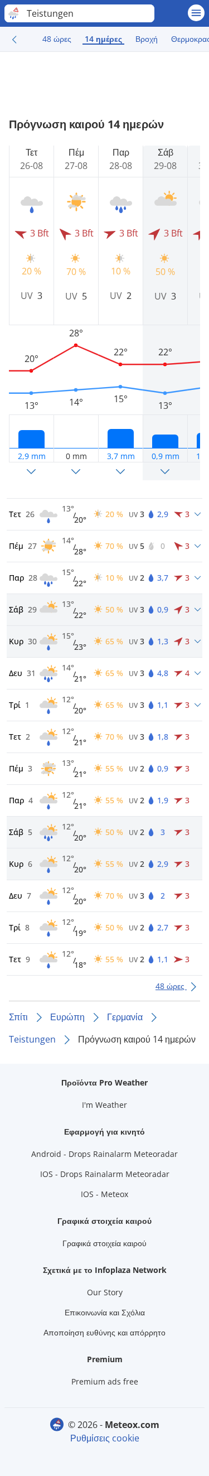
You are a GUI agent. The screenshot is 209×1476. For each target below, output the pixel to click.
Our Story (105, 1292)
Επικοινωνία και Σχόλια (105, 1312)
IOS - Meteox (104, 1194)
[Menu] (196, 12)
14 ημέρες (103, 38)
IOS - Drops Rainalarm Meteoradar (104, 1174)
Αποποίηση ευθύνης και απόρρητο (104, 1332)
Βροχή (146, 38)
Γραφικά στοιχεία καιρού (104, 1243)
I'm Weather (104, 1104)
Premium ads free (104, 1381)
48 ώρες (56, 38)
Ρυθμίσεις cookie (104, 1438)
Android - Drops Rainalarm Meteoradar (104, 1154)
